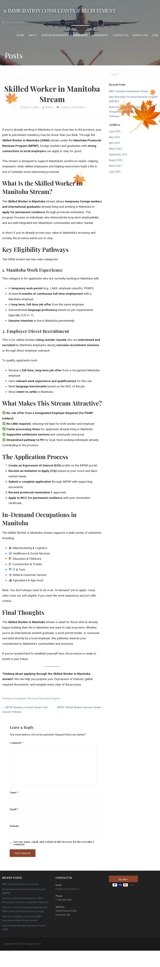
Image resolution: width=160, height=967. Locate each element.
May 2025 (114, 137)
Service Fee (140, 35)
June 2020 (114, 171)
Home (20, 35)
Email (14, 809)
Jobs (155, 35)
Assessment (100, 35)
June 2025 (114, 131)
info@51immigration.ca (67, 889)
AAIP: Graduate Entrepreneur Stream (128, 91)
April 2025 (114, 143)
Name (14, 792)
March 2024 (115, 148)
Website (14, 826)
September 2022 (118, 154)
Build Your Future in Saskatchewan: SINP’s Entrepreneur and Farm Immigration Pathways (132, 112)
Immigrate (80, 35)
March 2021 (115, 165)
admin (49, 107)
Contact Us (120, 35)
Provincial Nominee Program (43, 698)
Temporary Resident (55, 35)
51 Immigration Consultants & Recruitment (59, 10)
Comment (16, 742)
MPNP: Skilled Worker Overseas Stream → (80, 707)
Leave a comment (72, 107)
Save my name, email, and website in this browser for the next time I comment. (53, 843)
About (32, 35)
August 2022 (116, 160)
